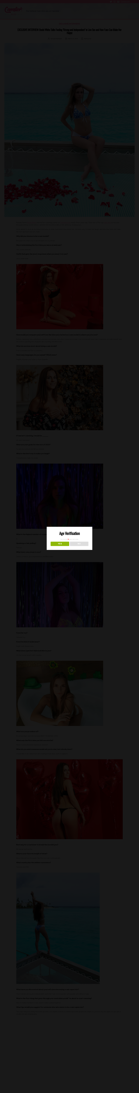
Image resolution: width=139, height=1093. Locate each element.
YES (60, 544)
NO (79, 544)
